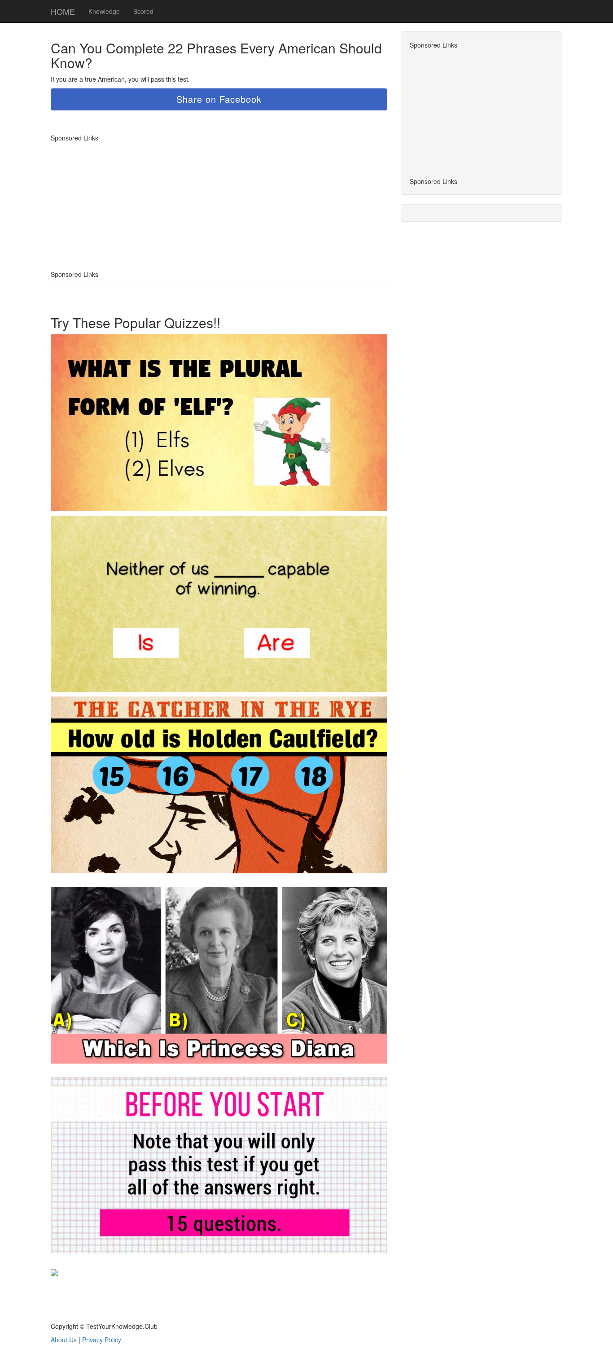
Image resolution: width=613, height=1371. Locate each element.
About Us (64, 1339)
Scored (143, 11)
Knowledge (104, 11)
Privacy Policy (101, 1339)
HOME (63, 11)
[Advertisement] (126, 205)
